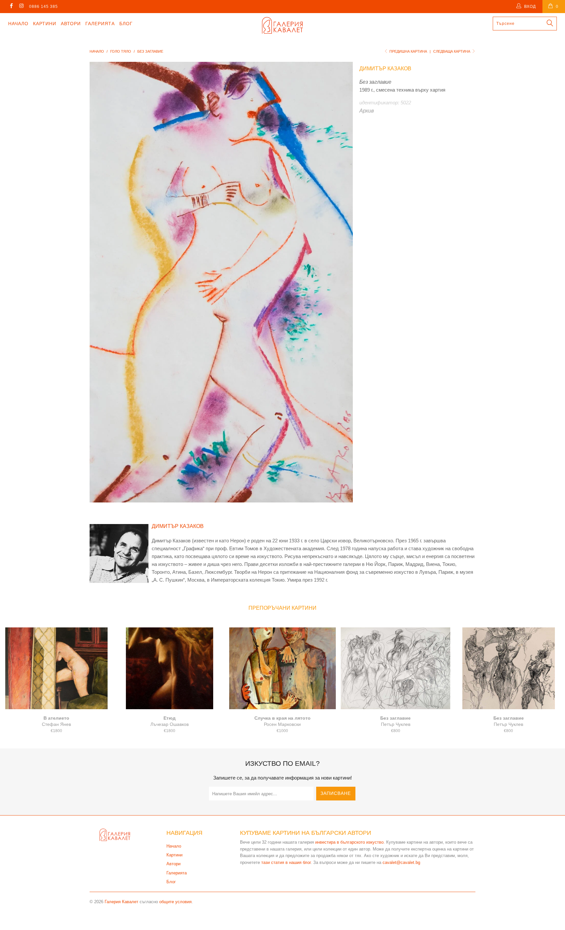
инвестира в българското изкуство (349, 842)
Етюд (170, 668)
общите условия (175, 901)
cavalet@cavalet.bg (401, 862)
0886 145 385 (43, 6)
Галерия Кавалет (121, 901)
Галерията (100, 23)
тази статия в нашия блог (286, 862)
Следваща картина (452, 51)
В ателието (56, 668)
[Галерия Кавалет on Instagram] (21, 6)
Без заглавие (396, 668)
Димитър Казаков (385, 68)
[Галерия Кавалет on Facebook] (11, 6)
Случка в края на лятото (282, 668)
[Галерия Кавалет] (282, 25)
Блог (126, 23)
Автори (71, 23)
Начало (18, 23)
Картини (44, 23)
